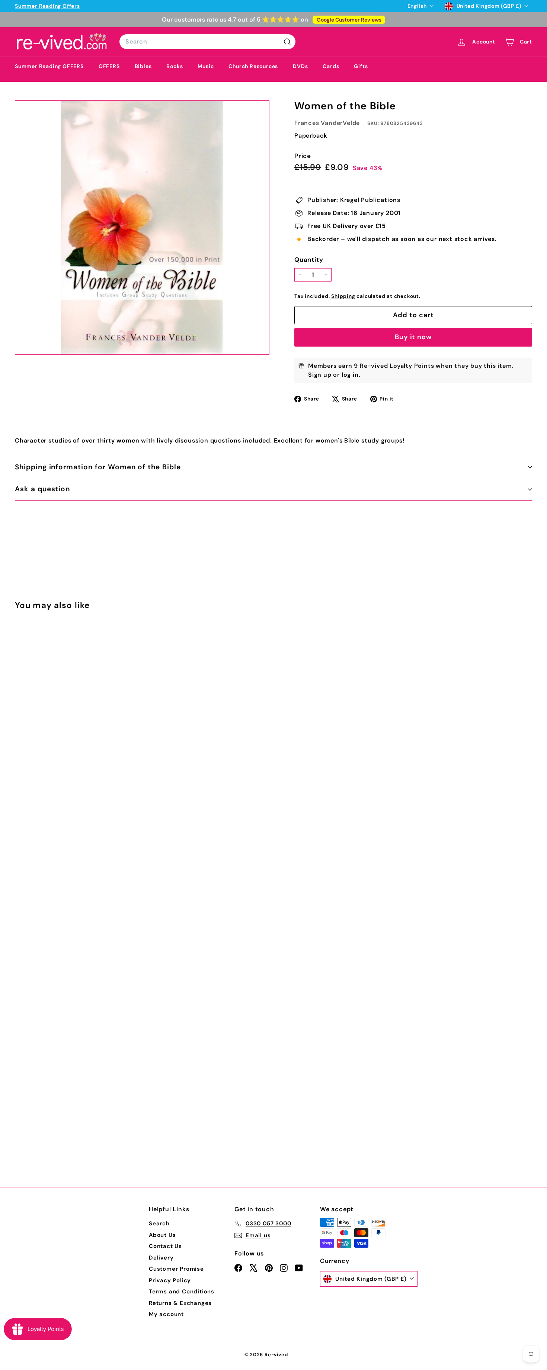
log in (350, 375)
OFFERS (109, 66)
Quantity (308, 259)
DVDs (300, 66)
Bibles (143, 66)
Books (174, 66)
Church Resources (253, 66)
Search (159, 1223)
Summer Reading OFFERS (49, 66)
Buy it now (413, 336)
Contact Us (165, 1246)
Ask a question (42, 488)
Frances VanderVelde (327, 123)
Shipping (343, 296)
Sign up (320, 375)
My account (166, 1314)
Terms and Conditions (181, 1291)
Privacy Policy (170, 1280)
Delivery (161, 1257)
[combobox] (207, 41)
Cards (331, 66)
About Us (162, 1235)
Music (206, 66)
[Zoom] (142, 227)
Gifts (361, 66)
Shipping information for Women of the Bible (98, 467)
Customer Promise (176, 1269)
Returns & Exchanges (180, 1303)
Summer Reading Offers (47, 6)
